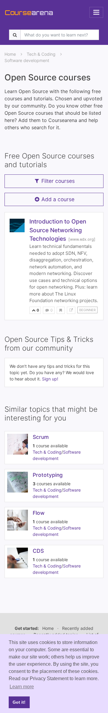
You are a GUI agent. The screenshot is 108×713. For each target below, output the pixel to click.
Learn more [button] (22, 686)
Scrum (41, 437)
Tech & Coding (41, 54)
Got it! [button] (19, 702)
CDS (38, 551)
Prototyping (48, 475)
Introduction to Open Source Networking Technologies (57, 230)
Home (10, 54)
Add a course (57, 199)
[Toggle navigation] (96, 12)
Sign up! (50, 378)
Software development (26, 60)
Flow (38, 513)
